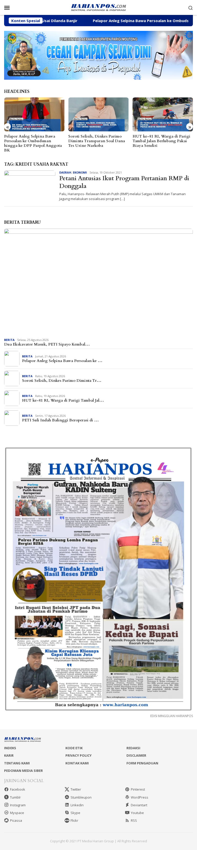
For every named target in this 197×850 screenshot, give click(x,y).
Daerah (65, 172)
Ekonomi (80, 172)
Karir (9, 755)
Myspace (17, 812)
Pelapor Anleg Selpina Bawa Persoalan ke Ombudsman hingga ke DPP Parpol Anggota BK (33, 143)
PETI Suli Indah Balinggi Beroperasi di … (60, 420)
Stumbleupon (81, 797)
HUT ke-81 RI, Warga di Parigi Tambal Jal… (63, 400)
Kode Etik (74, 748)
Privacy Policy (78, 755)
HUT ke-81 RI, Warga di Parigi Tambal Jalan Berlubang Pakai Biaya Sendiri (161, 141)
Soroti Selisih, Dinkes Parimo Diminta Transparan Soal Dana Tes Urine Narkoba (96, 141)
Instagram (18, 805)
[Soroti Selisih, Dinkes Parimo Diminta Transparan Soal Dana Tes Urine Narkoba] (98, 114)
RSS (134, 820)
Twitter (76, 789)
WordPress (139, 797)
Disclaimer (136, 755)
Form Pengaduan (142, 763)
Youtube (137, 812)
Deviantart (139, 805)
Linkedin (77, 805)
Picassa (16, 820)
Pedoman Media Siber (23, 770)
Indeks (10, 748)
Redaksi (133, 748)
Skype (75, 812)
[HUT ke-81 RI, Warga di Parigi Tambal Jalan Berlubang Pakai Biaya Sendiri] (163, 114)
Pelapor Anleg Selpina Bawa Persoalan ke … (62, 360)
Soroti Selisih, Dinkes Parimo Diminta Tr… (61, 380)
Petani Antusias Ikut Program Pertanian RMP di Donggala (124, 182)
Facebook (17, 789)
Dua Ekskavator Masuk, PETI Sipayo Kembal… (47, 344)
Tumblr (15, 797)
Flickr (74, 820)
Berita (9, 340)
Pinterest (138, 789)
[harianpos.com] (98, 7)
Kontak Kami (77, 763)
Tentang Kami (17, 763)
